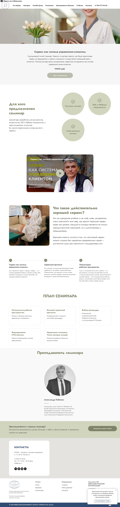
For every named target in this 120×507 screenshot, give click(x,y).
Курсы (37, 485)
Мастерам (26, 5)
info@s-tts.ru (18, 463)
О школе (64, 485)
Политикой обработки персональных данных (103, 496)
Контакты (89, 5)
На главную (17, 5)
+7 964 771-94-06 (101, 5)
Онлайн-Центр (38, 5)
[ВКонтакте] (110, 505)
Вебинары (38, 488)
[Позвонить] (25, 468)
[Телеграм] (15, 468)
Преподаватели (67, 488)
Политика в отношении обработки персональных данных (17, 497)
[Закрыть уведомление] (116, 490)
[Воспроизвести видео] (60, 173)
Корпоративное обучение (65, 5)
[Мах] (19, 468)
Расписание (49, 5)
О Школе (80, 5)
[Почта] (22, 468)
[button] (11, 1)
